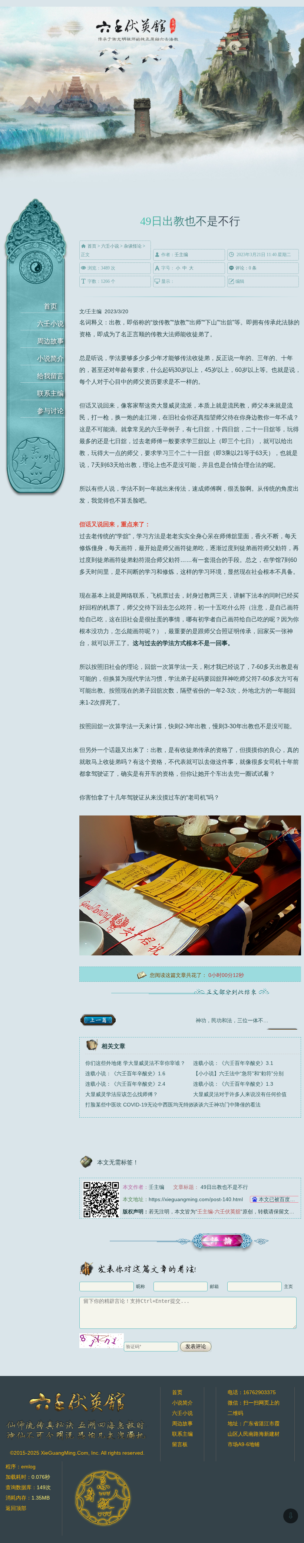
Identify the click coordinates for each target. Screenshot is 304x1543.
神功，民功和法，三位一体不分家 (235, 1020)
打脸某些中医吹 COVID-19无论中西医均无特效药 (142, 1105)
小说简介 (50, 358)
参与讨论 (50, 411)
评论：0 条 (243, 268)
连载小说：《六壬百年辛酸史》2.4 (125, 1084)
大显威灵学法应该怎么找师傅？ (121, 1094)
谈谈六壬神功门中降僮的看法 (227, 1105)
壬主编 (181, 254)
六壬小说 (50, 323)
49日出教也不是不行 (224, 1187)
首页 (50, 306)
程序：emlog (21, 1467)
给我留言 (50, 376)
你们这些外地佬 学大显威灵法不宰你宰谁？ (135, 1063)
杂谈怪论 (133, 246)
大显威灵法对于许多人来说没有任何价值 (240, 1094)
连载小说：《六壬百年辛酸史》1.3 (233, 1084)
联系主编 (50, 393)
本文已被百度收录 (279, 1199)
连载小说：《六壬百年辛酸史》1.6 (125, 1073)
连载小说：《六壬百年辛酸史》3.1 (233, 1063)
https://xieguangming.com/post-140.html (196, 1199)
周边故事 (50, 341)
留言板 (180, 1444)
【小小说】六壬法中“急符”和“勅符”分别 (238, 1073)
